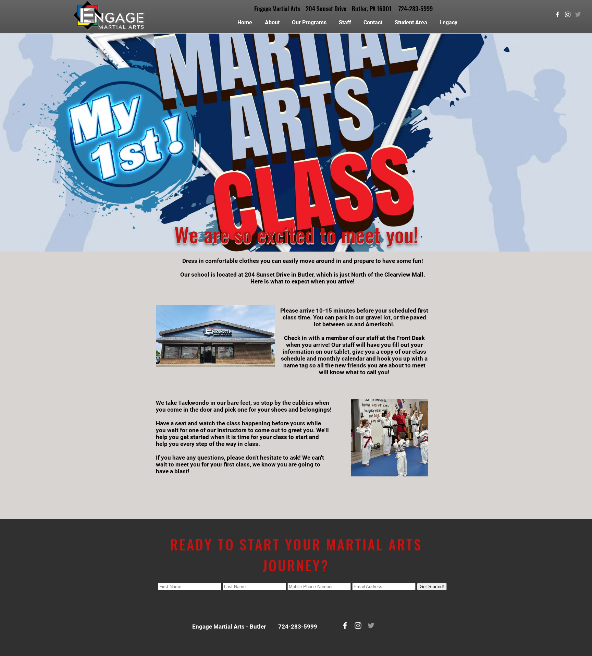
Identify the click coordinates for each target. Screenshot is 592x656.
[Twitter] (578, 14)
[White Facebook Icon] (557, 14)
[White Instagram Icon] (567, 14)
